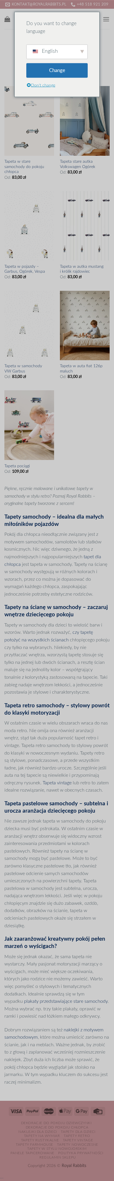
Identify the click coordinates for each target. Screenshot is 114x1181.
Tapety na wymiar (42, 1136)
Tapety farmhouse (34, 1144)
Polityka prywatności (80, 1153)
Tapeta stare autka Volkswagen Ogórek (77, 164)
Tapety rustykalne (40, 1140)
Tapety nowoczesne (77, 1144)
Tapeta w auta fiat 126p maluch (81, 368)
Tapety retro (77, 1136)
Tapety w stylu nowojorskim (57, 1148)
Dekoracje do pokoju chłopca (57, 1127)
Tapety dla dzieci (78, 1131)
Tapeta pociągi (17, 466)
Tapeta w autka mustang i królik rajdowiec (81, 269)
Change (57, 70)
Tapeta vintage (57, 783)
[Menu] (106, 19)
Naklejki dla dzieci (37, 1131)
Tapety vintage (78, 1140)
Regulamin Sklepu (57, 1157)
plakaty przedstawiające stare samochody (66, 1001)
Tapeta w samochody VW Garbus (23, 368)
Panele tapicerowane (32, 1153)
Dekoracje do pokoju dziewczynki (56, 1123)
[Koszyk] (7, 19)
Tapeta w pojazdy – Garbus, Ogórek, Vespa (24, 269)
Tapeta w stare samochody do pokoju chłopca (24, 167)
